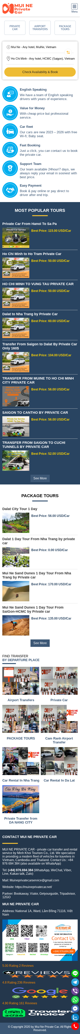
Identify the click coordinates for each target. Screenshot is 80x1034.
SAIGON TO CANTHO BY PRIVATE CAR (35, 412)
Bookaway (21, 893)
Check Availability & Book (40, 72)
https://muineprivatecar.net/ (33, 887)
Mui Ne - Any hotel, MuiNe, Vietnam (33, 47)
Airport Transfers (21, 700)
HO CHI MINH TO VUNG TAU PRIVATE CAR (38, 284)
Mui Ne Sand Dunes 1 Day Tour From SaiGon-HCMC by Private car (32, 609)
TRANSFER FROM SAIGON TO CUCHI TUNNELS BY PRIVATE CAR (33, 445)
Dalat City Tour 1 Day (19, 509)
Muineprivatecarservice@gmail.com (34, 880)
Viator (34, 893)
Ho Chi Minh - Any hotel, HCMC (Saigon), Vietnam (43, 58)
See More (40, 478)
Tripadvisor (67, 893)
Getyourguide (48, 893)
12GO (6, 897)
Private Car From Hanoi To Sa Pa (29, 224)
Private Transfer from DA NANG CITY (20, 820)
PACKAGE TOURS (21, 738)
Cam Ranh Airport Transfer (59, 740)
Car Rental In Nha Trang (20, 780)
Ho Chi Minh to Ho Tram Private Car (31, 254)
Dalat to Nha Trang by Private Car (30, 314)
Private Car (59, 700)
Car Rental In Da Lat (59, 780)
